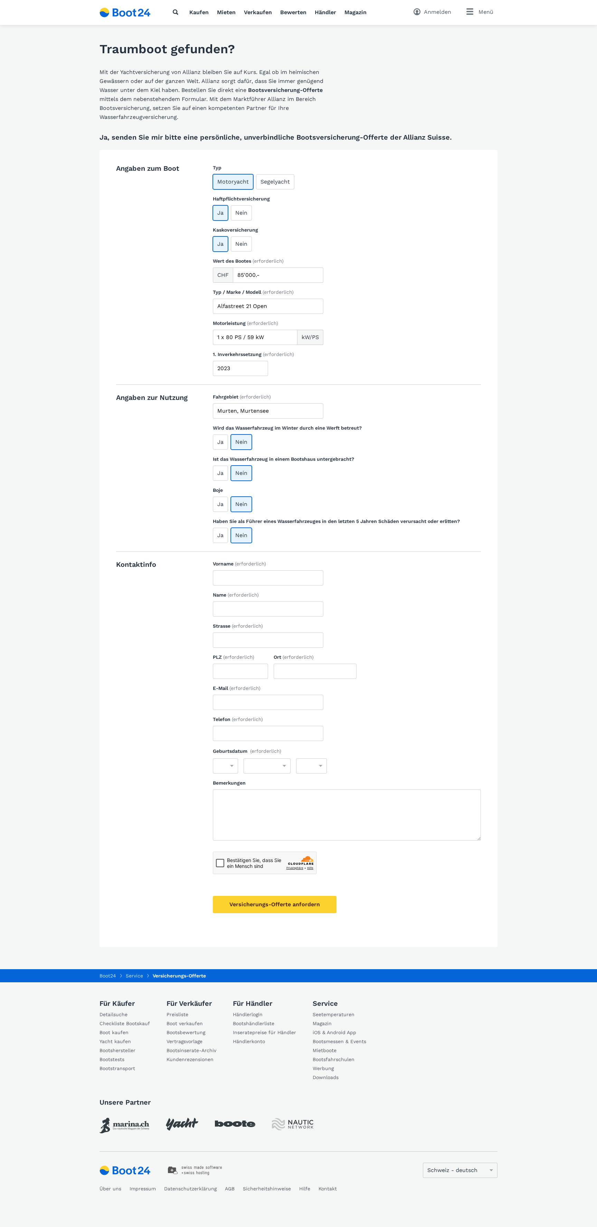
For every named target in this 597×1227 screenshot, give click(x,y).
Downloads (326, 1077)
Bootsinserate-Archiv (191, 1050)
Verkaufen (258, 12)
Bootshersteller (117, 1050)
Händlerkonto (249, 1041)
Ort (294, 657)
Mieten (226, 12)
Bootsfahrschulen (333, 1059)
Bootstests (112, 1059)
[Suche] (177, 12)
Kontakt (328, 1188)
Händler (325, 12)
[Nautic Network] (292, 1124)
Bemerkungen (229, 783)
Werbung (323, 1068)
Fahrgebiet (242, 397)
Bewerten (293, 12)
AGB (230, 1188)
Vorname (239, 563)
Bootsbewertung (186, 1032)
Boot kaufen (114, 1032)
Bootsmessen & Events (339, 1041)
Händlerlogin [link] (248, 1014)
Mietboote (325, 1050)
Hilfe (304, 1188)
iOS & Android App (334, 1032)
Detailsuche (113, 1014)
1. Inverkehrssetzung (253, 354)
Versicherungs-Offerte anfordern (274, 904)
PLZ (233, 657)
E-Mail (236, 688)
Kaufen (199, 12)
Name (236, 595)
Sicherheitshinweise (267, 1188)
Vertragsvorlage (184, 1041)
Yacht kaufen (115, 1041)
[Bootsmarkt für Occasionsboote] (125, 12)
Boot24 (108, 975)
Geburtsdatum (247, 751)
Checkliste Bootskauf (125, 1023)
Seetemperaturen (333, 1014)
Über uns (110, 1188)
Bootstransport (117, 1068)
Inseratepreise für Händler (264, 1032)
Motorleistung (245, 323)
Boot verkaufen (185, 1023)
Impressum (143, 1188)
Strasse (238, 626)
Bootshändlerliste (253, 1023)
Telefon (238, 719)
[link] (124, 1125)
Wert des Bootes (248, 261)
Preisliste (177, 1014)
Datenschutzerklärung (190, 1188)
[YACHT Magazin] (182, 1124)
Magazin (355, 12)
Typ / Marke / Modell (253, 292)
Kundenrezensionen (190, 1059)
